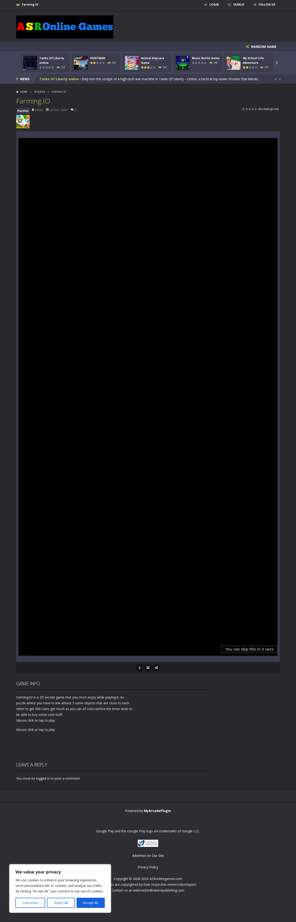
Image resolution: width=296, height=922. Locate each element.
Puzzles (39, 91)
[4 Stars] (252, 109)
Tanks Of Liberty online (59, 79)
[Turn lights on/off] (139, 667)
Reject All (61, 903)
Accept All (90, 903)
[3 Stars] (249, 109)
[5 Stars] (255, 109)
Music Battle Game (206, 58)
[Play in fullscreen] (148, 667)
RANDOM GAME (263, 46)
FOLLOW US (267, 4)
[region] (60, 888)
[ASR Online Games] (64, 27)
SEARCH (238, 4)
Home (23, 91)
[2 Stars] (246, 109)
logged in (43, 778)
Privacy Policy (148, 867)
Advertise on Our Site (148, 855)
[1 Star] (243, 109)
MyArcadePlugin (157, 811)
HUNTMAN (97, 58)
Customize (30, 903)
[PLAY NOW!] (30, 62)
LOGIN (214, 4)
